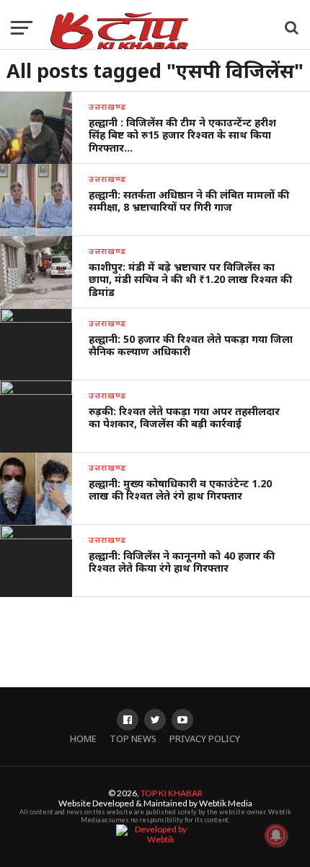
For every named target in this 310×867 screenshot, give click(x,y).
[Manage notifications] (276, 835)
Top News (133, 739)
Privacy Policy (204, 739)
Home (83, 739)
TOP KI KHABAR (172, 793)
